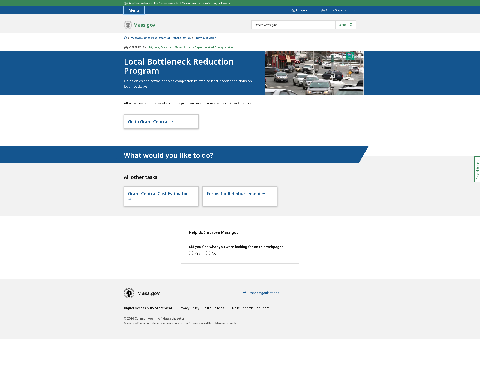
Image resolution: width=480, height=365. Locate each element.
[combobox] (303, 24)
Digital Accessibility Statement (148, 308)
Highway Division (205, 38)
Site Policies (214, 308)
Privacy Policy (188, 308)
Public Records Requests (250, 308)
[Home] (125, 37)
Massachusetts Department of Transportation (161, 38)
